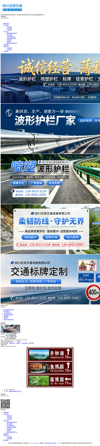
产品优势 (9, 30)
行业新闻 (9, 48)
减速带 (9, 41)
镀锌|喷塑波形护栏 (12, 33)
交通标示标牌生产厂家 (15, 391)
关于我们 (6, 25)
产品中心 (6, 31)
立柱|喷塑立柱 (11, 36)
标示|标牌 (9, 35)
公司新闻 (9, 49)
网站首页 (6, 23)
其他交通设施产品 (12, 43)
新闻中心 (6, 46)
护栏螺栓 (9, 39)
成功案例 (6, 44)
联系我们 (6, 51)
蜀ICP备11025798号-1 (51, 443)
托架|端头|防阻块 (11, 38)
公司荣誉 (9, 28)
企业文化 (9, 26)
